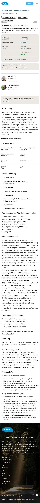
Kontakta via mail (12, 81)
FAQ (3, 465)
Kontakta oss (6, 462)
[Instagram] (33, 495)
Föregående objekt (8, 17)
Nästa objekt (22, 17)
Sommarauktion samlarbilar (21, 10)
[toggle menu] (37, 3)
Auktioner (5, 468)
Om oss (4, 457)
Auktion (10, 10)
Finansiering (6, 481)
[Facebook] (37, 495)
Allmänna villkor (7, 476)
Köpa (3, 470)
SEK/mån (24, 42)
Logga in (29, 3)
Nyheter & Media (7, 460)
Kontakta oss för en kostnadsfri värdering (14, 68)
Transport (5, 478)
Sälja (3, 473)
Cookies (4, 484)
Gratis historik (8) (15, 138)
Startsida (4, 10)
